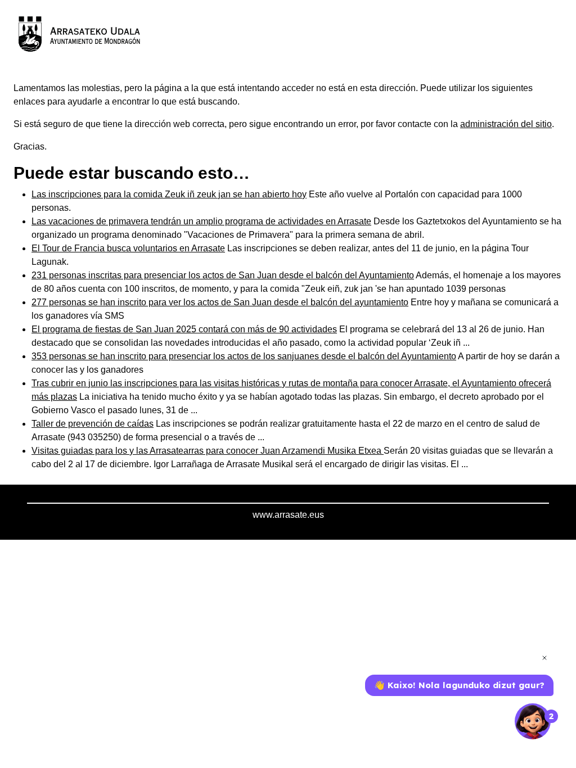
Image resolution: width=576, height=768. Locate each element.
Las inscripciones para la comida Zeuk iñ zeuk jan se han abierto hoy (169, 194)
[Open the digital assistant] (533, 721)
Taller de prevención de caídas (93, 423)
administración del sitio (506, 124)
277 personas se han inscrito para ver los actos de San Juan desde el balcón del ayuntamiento (220, 302)
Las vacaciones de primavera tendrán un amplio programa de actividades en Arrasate (201, 221)
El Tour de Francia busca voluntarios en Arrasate (128, 248)
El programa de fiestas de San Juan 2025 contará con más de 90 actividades (184, 329)
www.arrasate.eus (288, 514)
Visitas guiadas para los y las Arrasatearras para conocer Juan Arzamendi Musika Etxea (208, 450)
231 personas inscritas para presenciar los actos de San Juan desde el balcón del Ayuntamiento (223, 275)
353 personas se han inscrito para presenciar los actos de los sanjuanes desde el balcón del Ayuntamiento (244, 356)
